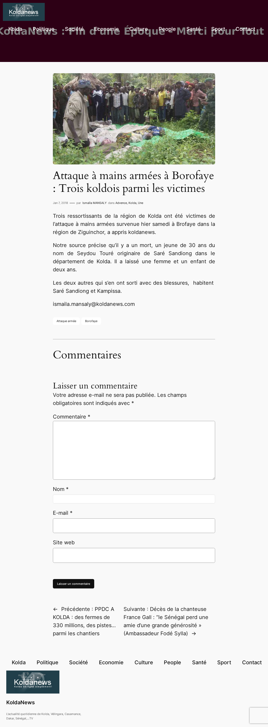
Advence (121, 203)
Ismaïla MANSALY (94, 203)
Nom (61, 489)
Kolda (132, 203)
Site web (64, 542)
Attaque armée (66, 321)
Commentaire (71, 417)
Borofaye (91, 321)
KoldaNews (20, 702)
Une (140, 203)
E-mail (62, 513)
